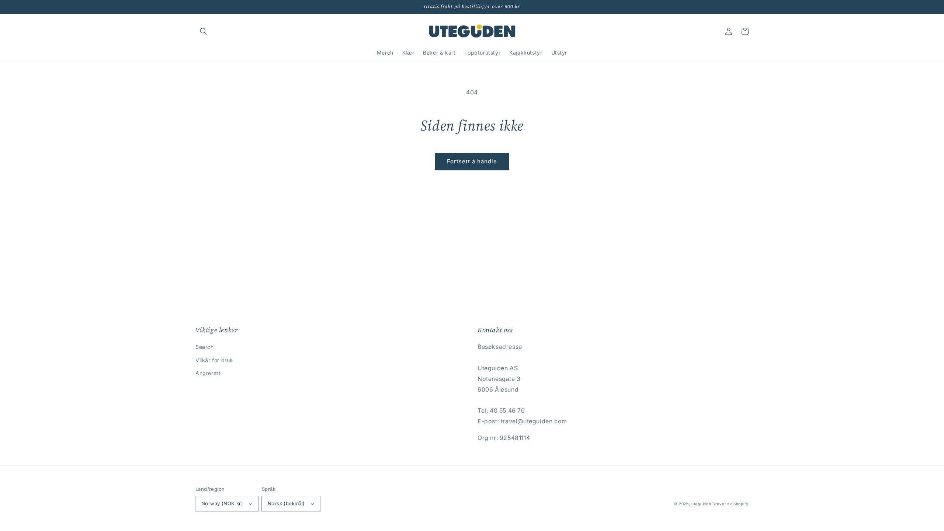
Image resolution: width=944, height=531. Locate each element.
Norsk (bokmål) (286, 503)
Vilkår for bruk (214, 360)
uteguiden (701, 504)
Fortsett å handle (472, 161)
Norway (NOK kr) (222, 503)
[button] (203, 31)
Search (204, 347)
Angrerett (208, 373)
